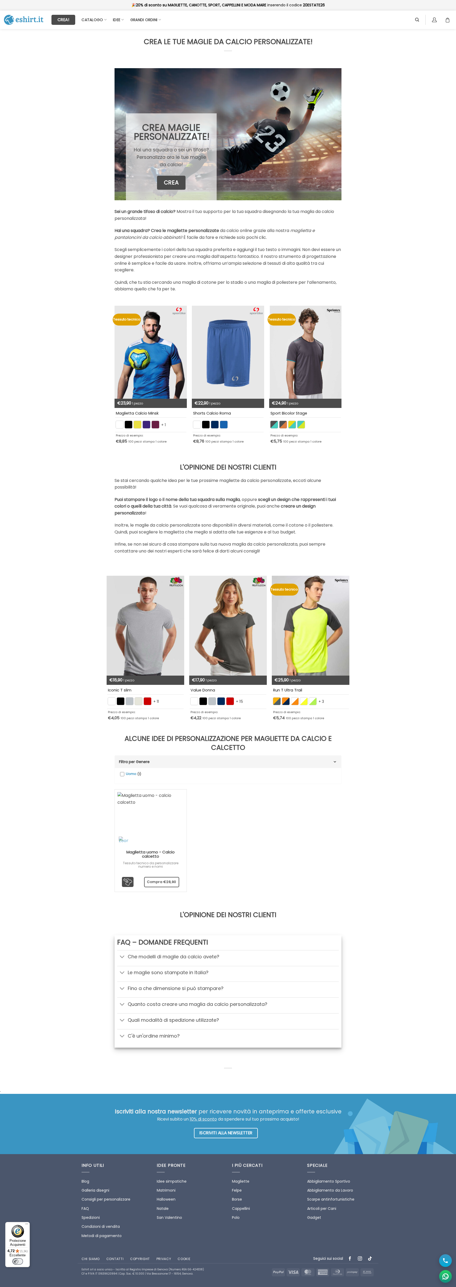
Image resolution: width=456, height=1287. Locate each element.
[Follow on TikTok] (370, 1259)
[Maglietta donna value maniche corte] (228, 625)
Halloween (166, 1199)
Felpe (237, 1190)
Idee (116, 19)
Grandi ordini (144, 19)
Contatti (115, 1259)
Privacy (163, 1259)
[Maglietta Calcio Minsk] (151, 352)
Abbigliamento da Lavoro (330, 1190)
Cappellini (241, 1208)
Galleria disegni (95, 1190)
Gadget (314, 1217)
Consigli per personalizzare (106, 1199)
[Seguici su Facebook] (350, 1259)
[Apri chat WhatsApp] (445, 1276)
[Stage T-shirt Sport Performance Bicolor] (305, 352)
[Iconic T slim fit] (145, 625)
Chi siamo (91, 1259)
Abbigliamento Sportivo (328, 1181)
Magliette (240, 1181)
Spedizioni (91, 1217)
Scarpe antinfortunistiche (330, 1199)
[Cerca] (417, 20)
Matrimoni (166, 1190)
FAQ (85, 1208)
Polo (236, 1217)
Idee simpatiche (172, 1181)
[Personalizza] (128, 882)
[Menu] (26, 1225)
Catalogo (92, 19)
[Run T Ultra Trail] (310, 625)
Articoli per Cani (321, 1208)
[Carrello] (449, 20)
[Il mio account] (435, 20)
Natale (163, 1208)
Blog (85, 1181)
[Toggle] (122, 957)
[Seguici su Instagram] (360, 1259)
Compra (161, 881)
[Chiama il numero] (445, 1260)
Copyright (140, 1259)
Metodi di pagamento (102, 1235)
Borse (237, 1199)
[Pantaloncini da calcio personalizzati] (228, 352)
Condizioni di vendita (101, 1226)
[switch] (17, 1261)
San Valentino (169, 1217)
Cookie (184, 1259)
